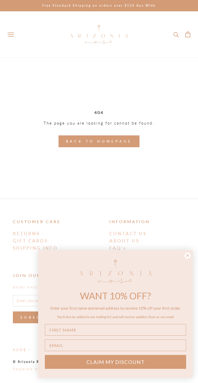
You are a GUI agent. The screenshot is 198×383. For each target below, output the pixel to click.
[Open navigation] (11, 34)
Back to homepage (99, 141)
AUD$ (20, 350)
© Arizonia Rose (29, 362)
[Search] (176, 34)
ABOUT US (124, 240)
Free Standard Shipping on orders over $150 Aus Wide (99, 5)
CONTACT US (128, 233)
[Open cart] (187, 34)
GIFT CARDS (30, 240)
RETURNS (26, 233)
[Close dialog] (187, 255)
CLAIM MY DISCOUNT (115, 362)
